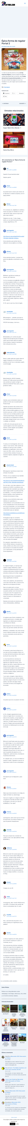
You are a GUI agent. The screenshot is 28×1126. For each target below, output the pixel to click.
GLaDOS (9, 914)
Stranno (9, 787)
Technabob (7, 87)
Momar (8, 204)
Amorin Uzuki (10, 465)
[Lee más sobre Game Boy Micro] (14, 139)
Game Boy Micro (8, 150)
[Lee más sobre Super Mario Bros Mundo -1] (14, 119)
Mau (6, 1068)
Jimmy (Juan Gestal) (10, 1079)
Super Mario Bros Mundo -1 (12, 128)
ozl (7, 168)
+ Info (17, 1124)
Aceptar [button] (12, 1124)
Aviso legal (14, 1117)
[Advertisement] (14, 21)
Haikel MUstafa (11, 352)
